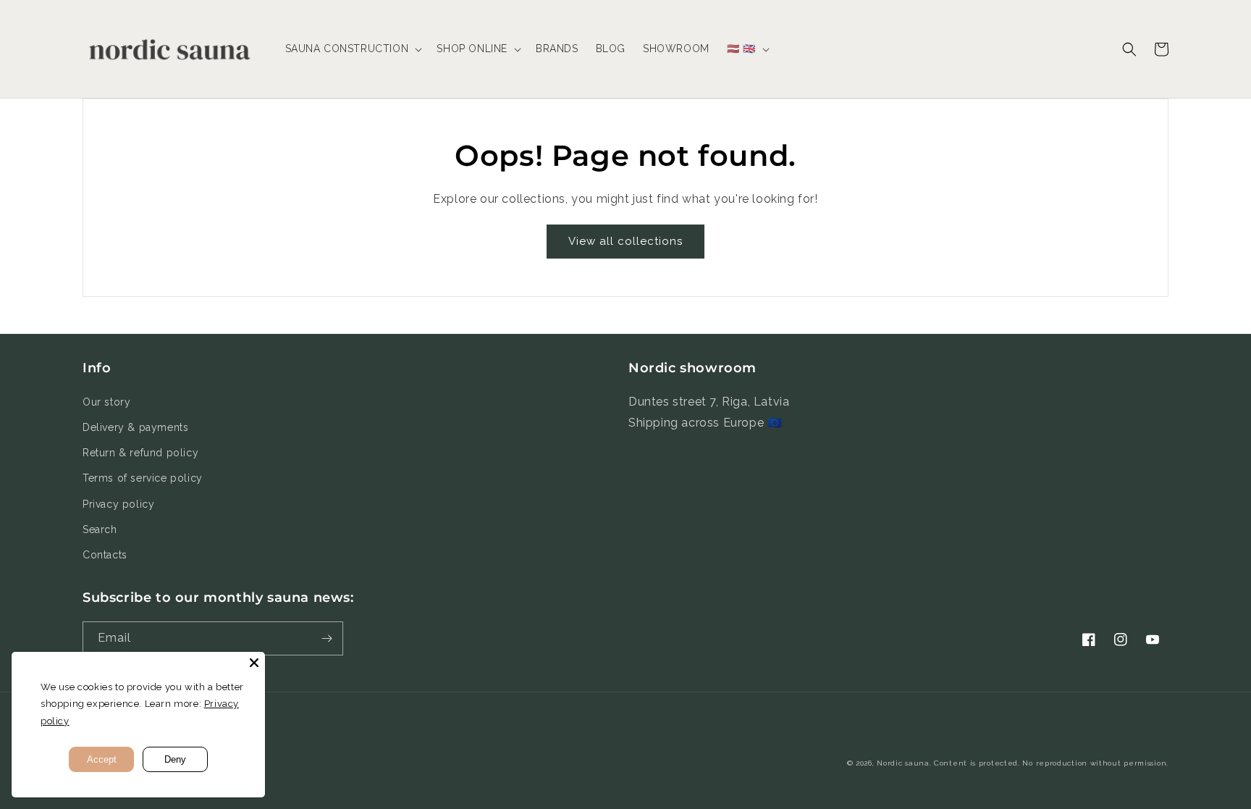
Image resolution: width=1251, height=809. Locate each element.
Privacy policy (118, 504)
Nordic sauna (903, 763)
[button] (353, 48)
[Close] (254, 662)
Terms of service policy (143, 478)
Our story (106, 402)
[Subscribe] (326, 638)
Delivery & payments (135, 427)
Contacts (105, 555)
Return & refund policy (140, 452)
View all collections (625, 241)
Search (100, 529)
